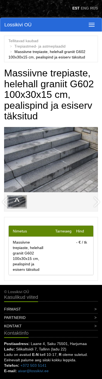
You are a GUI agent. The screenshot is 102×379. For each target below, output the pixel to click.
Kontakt (13, 326)
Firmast (12, 309)
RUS (94, 8)
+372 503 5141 (33, 365)
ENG (85, 8)
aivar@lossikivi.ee (33, 371)
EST (76, 8)
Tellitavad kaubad (23, 41)
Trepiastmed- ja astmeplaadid (40, 46)
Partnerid (15, 317)
